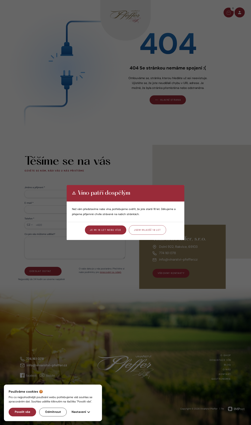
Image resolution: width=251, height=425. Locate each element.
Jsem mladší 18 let (147, 230)
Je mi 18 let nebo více (105, 230)
